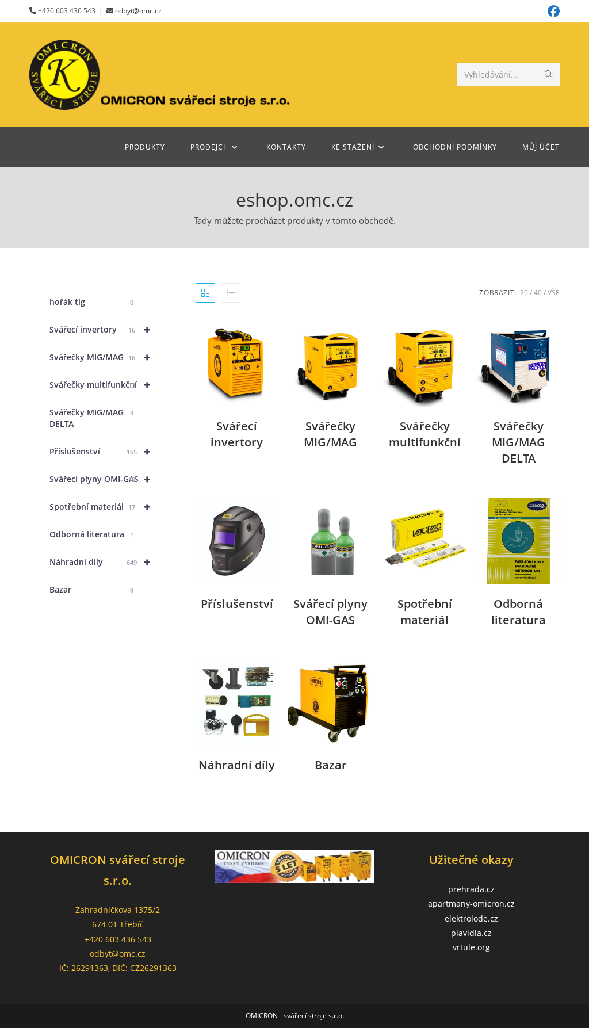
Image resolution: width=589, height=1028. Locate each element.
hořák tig (91, 301)
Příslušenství (99, 451)
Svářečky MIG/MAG (99, 357)
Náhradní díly (99, 562)
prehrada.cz (471, 889)
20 (524, 292)
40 (538, 292)
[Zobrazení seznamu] (230, 293)
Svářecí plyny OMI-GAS (99, 479)
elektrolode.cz (471, 918)
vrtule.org (471, 947)
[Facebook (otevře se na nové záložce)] (552, 11)
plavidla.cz (471, 932)
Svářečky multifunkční (99, 384)
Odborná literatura (91, 534)
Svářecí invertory (99, 329)
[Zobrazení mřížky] (205, 293)
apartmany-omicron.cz (471, 903)
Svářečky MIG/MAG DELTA (91, 418)
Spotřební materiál (99, 506)
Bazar (91, 589)
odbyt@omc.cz (138, 11)
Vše (554, 292)
